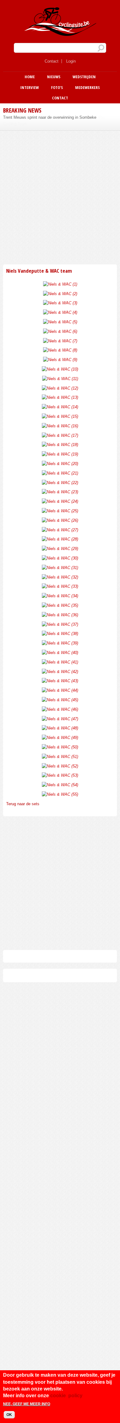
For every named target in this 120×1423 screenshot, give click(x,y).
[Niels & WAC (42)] (60, 671)
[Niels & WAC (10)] (60, 369)
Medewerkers (87, 87)
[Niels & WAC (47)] (60, 719)
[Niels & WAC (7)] (60, 341)
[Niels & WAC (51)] (60, 756)
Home (30, 76)
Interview (29, 87)
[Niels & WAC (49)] (60, 737)
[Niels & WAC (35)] (60, 605)
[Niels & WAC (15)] (60, 416)
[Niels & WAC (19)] (60, 454)
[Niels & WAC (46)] (60, 709)
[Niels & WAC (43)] (60, 681)
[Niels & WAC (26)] (60, 520)
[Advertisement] (60, 196)
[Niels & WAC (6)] (60, 331)
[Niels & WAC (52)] (60, 766)
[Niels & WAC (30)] (60, 558)
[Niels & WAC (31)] (60, 567)
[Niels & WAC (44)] (60, 690)
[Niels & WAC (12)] (60, 388)
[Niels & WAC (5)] (60, 322)
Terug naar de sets (22, 804)
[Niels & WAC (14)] (60, 407)
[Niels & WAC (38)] (60, 633)
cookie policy (66, 1395)
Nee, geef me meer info (26, 1404)
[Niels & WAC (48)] (60, 728)
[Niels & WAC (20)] (60, 463)
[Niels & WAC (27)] (60, 530)
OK (9, 1415)
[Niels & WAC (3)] (60, 303)
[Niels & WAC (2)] (60, 293)
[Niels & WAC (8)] (60, 350)
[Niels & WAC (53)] (60, 775)
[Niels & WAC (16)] (60, 426)
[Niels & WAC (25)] (60, 511)
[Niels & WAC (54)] (60, 785)
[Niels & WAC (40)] (60, 652)
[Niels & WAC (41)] (60, 662)
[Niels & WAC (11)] (60, 378)
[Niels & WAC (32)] (60, 577)
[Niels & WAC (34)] (60, 596)
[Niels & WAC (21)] (60, 473)
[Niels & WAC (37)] (60, 624)
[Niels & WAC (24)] (60, 501)
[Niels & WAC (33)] (60, 586)
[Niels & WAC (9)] (60, 359)
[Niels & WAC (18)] (60, 444)
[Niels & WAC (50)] (60, 747)
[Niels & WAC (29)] (60, 548)
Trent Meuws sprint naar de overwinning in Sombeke (49, 117)
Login (71, 61)
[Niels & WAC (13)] (60, 397)
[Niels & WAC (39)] (60, 643)
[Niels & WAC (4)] (60, 312)
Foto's (57, 87)
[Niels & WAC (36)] (60, 615)
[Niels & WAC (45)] (60, 700)
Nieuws (53, 76)
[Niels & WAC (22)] (60, 482)
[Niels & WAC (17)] (60, 435)
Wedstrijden (84, 76)
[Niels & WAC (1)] (60, 284)
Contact (51, 61)
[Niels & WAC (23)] (60, 492)
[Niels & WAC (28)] (60, 539)
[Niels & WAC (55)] (60, 794)
